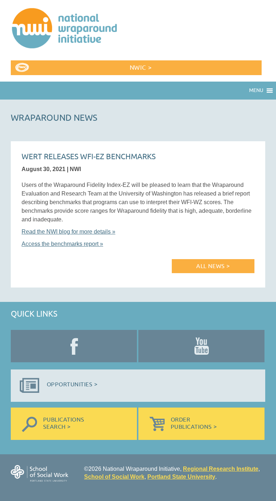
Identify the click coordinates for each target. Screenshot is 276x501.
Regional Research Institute (220, 469)
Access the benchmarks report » (62, 244)
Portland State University (181, 477)
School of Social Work (114, 477)
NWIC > (141, 68)
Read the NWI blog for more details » (68, 232)
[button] (256, 91)
